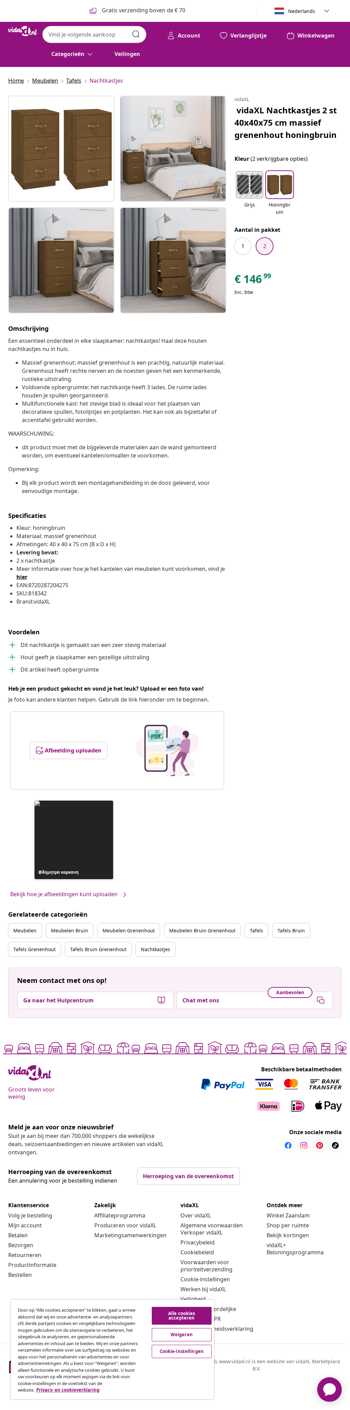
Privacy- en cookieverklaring (67, 1390)
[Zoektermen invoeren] (136, 34)
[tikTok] (335, 1145)
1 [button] (242, 246)
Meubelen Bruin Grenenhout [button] (202, 930)
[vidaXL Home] (22, 31)
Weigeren (182, 1334)
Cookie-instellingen (205, 1279)
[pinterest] (319, 1145)
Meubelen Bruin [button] (69, 930)
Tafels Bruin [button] (291, 930)
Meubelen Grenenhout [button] (129, 930)
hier (21, 577)
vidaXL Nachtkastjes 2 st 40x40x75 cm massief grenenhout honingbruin (285, 122)
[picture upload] (167, 750)
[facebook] (288, 1145)
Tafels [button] (256, 930)
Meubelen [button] (25, 930)
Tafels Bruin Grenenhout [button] (98, 949)
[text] (253, 281)
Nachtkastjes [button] (155, 949)
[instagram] (303, 1145)
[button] (74, 840)
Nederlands (301, 11)
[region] (112, 1349)
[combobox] (94, 34)
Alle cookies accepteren (181, 1315)
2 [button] (264, 246)
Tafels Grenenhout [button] (34, 949)
